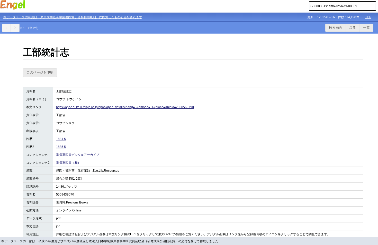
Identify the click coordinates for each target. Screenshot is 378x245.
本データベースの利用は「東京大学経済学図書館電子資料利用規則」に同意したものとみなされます (72, 17)
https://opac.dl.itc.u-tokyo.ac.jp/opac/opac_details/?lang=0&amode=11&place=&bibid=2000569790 (125, 107)
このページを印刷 (39, 72)
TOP (368, 17)
